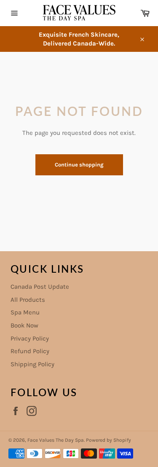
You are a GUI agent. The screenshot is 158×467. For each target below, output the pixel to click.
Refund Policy (30, 351)
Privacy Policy (30, 338)
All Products (28, 299)
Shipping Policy (32, 364)
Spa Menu (25, 312)
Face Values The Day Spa (55, 440)
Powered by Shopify (108, 440)
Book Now (24, 325)
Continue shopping (79, 164)
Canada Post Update (40, 286)
